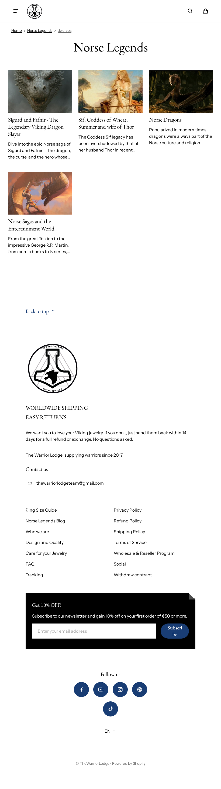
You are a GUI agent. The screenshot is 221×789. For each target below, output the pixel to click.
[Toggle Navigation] (15, 11)
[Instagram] (120, 689)
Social (120, 564)
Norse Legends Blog (45, 520)
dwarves (64, 30)
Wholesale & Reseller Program (144, 553)
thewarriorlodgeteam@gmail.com (70, 483)
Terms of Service (130, 542)
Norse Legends (39, 30)
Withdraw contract (133, 574)
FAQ (30, 564)
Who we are (37, 531)
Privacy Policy (127, 510)
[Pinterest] (139, 689)
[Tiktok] (110, 708)
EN (107, 731)
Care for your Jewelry (46, 553)
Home (16, 30)
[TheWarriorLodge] (34, 11)
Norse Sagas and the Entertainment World (31, 225)
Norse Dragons (165, 119)
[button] (190, 11)
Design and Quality (45, 542)
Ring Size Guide (41, 510)
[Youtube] (100, 689)
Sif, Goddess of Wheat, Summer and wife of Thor (106, 123)
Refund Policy (127, 520)
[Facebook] (81, 689)
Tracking (34, 574)
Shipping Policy (129, 531)
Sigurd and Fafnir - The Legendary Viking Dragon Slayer (36, 126)
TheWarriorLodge (94, 763)
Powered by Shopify (129, 763)
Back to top (37, 311)
